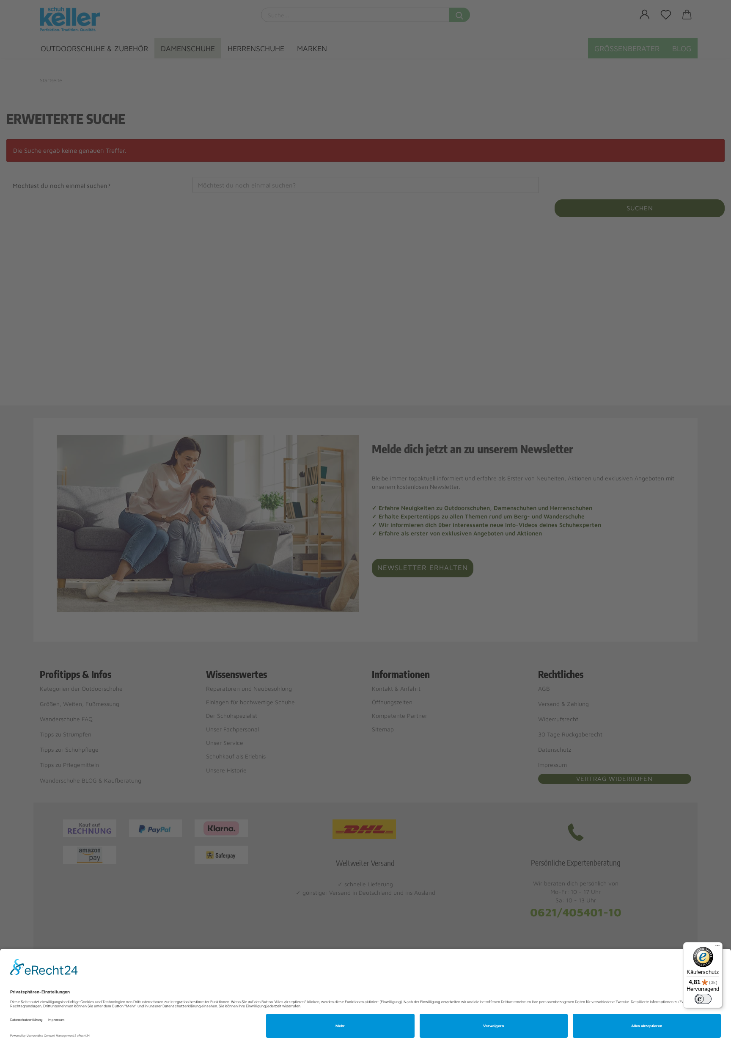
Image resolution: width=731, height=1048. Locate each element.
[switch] (703, 999)
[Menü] (717, 947)
